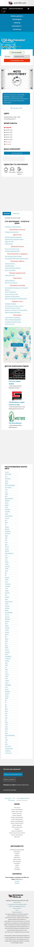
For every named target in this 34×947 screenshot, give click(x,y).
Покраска (17, 829)
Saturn (6, 654)
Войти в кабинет (9, 779)
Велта (6, 709)
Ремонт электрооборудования (13, 319)
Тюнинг (17, 867)
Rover (6, 641)
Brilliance (7, 500)
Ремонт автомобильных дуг (12, 249)
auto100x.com (20, 3)
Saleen (6, 647)
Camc (6, 507)
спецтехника (8, 753)
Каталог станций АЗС (17, 831)
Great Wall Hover (9, 553)
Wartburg (7, 691)
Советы (17, 865)
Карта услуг (17, 837)
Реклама (17, 883)
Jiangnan (7, 577)
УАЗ (6, 742)
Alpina (6, 481)
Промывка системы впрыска (12, 296)
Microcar (7, 617)
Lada (6, 582)
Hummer (7, 566)
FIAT (6, 540)
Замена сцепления (10, 280)
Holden (7, 562)
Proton (6, 634)
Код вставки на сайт (17, 108)
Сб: (5, 142)
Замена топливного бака (11, 294)
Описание (7, 213)
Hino (6, 560)
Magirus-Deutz (8, 601)
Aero (6, 476)
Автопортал (8, 798)
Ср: (5, 134)
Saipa (6, 645)
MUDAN (7, 597)
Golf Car (7, 551)
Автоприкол (17, 863)
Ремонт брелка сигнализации (12, 317)
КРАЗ (6, 722)
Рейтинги (17, 855)
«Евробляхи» (17, 857)
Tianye (6, 676)
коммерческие (9, 748)
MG (6, 595)
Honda (6, 564)
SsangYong (7, 658)
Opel (6, 623)
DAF (6, 520)
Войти (5, 8)
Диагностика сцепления (11, 283)
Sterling (7, 661)
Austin (6, 494)
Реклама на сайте (9, 785)
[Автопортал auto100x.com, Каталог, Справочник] (17, 896)
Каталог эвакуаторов (17, 819)
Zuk (6, 704)
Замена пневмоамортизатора (12, 312)
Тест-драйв (17, 869)
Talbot (6, 665)
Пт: (5, 139)
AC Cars (7, 472)
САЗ (6, 737)
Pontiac (7, 630)
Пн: (5, 130)
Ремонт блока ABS (9, 324)
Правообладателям (17, 912)
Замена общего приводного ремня (14, 239)
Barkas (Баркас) (9, 498)
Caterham (7, 509)
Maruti (6, 604)
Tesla (6, 672)
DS (5, 525)
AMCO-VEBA (8, 474)
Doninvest (7, 533)
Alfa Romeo (8, 478)
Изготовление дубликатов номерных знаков (16, 258)
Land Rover (8, 584)
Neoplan (7, 621)
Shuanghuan (8, 656)
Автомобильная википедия (17, 849)
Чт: (5, 137)
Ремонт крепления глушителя (12, 268)
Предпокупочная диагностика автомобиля (16, 310)
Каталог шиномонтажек (17, 823)
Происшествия (17, 859)
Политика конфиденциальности (17, 906)
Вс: (5, 144)
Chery (6, 514)
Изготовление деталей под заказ (13, 256)
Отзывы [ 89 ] (16, 213)
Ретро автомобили (10, 735)
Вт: (5, 132)
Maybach (7, 608)
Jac (5, 575)
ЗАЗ (6, 713)
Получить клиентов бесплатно (13, 774)
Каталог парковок (17, 815)
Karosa (6, 579)
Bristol (6, 503)
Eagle (6, 536)
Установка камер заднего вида (13, 322)
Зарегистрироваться (16, 8)
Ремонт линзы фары (10, 270)
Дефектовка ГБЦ (9, 241)
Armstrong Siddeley (10, 485)
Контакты (17, 881)
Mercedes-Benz (9, 612)
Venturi (7, 683)
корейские (7, 751)
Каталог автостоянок (17, 811)
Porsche (7, 632)
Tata (6, 667)
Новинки (17, 853)
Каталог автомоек (17, 813)
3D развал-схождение (10, 304)
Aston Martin (8, 487)
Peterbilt (7, 628)
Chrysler (7, 518)
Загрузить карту (17, 345)
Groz (6, 555)
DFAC (6, 522)
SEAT (6, 643)
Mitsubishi (7, 619)
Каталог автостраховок (17, 817)
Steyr (6, 663)
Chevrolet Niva (8, 516)
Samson (7, 650)
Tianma (7, 674)
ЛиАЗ (6, 729)
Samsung (7, 652)
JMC (6, 573)
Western (7, 694)
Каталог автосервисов (17, 809)
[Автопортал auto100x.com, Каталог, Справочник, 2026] (10, 3)
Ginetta (7, 549)
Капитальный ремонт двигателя (13, 237)
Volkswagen (8, 685)
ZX (5, 702)
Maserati (7, 606)
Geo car (7, 546)
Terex (6, 669)
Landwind (7, 586)
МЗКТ (6, 733)
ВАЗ (6, 707)
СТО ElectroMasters (15, 423)
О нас (17, 910)
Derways (7, 529)
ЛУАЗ (6, 724)
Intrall (6, 571)
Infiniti (6, 568)
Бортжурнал (17, 29)
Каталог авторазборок (17, 835)
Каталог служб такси (17, 827)
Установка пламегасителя (11, 232)
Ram (6, 636)
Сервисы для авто (16, 16)
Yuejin (6, 698)
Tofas (6, 678)
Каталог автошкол (17, 825)
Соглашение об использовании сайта (17, 904)
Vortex (6, 689)
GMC (6, 544)
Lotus (6, 588)
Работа (16, 23)
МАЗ (6, 731)
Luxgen (7, 590)
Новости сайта (17, 902)
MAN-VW (7, 593)
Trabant (7, 680)
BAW (6, 496)
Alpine (6, 483)
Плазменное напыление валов (13, 227)
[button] (3, 79)
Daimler (7, 527)
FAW (6, 538)
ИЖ (6, 720)
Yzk (6, 700)
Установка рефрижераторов (12, 251)
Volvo (6, 687)
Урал (6, 744)
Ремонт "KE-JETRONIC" (10, 292)
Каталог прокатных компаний (17, 833)
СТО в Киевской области (23, 798)
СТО (14, 798)
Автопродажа (17, 19)
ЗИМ (6, 718)
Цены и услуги (17, 908)
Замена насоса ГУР (10, 275)
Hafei (6, 557)
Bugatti (7, 505)
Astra (6, 489)
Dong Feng (7, 531)
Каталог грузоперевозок (17, 821)
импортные (8, 746)
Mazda (6, 610)
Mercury (7, 614)
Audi (6, 492)
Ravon (6, 639)
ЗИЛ (6, 715)
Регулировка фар (9, 266)
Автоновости (16, 26)
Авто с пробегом (17, 861)
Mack (6, 599)
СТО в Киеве (11, 800)
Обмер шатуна (9, 244)
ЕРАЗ (6, 711)
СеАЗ (6, 740)
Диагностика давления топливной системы (16, 298)
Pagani (6, 625)
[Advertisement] (13, 158)
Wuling (6, 696)
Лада (6, 726)
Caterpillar (7, 511)
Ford (6, 542)
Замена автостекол (10, 263)
